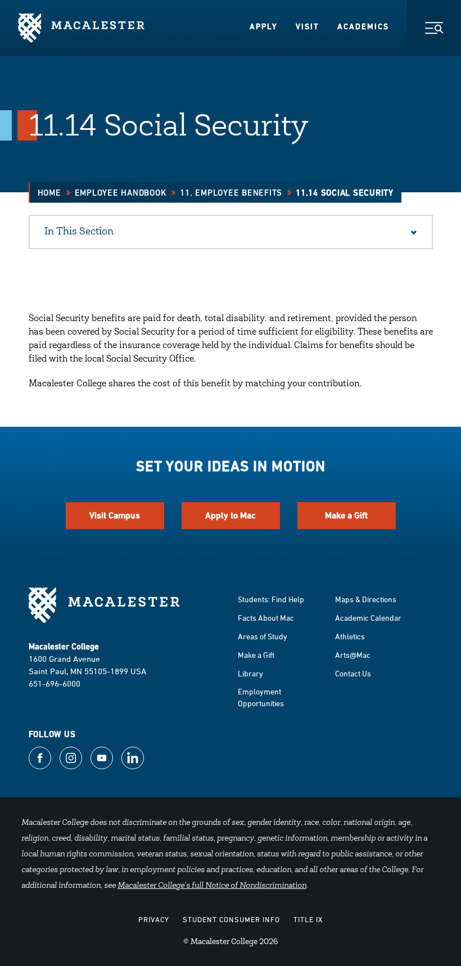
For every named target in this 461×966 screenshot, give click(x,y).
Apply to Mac (230, 515)
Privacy (153, 919)
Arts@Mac (352, 655)
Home (49, 192)
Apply (264, 26)
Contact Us (353, 673)
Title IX (308, 919)
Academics (363, 26)
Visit (307, 26)
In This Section (79, 232)
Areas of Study (262, 636)
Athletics (350, 636)
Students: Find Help (271, 599)
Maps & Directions (365, 599)
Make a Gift (346, 515)
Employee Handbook (121, 192)
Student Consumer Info (231, 919)
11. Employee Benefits (231, 192)
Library (250, 673)
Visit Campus (114, 515)
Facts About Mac (266, 617)
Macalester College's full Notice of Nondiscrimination (211, 886)
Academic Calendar (368, 617)
